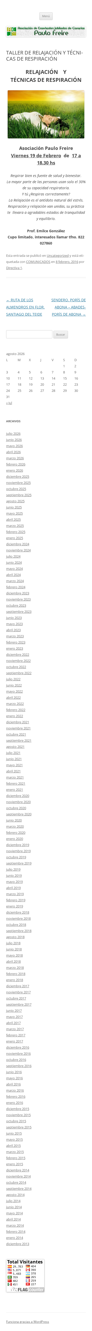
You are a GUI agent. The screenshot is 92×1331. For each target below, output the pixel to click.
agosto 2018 (15, 937)
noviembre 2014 (18, 1176)
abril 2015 (13, 1145)
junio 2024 (14, 562)
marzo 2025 (15, 525)
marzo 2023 (15, 636)
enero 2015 (14, 1164)
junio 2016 (14, 1072)
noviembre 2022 (18, 660)
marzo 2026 (15, 458)
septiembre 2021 (18, 740)
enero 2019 (14, 906)
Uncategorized (58, 255)
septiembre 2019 (18, 863)
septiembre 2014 (18, 1188)
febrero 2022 (15, 709)
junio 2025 (14, 507)
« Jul (9, 403)
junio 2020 (14, 820)
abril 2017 (13, 1023)
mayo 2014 (14, 1213)
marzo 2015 (15, 1151)
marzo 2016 (15, 1090)
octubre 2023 (16, 605)
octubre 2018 (16, 924)
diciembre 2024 (17, 544)
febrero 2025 (15, 531)
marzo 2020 (15, 826)
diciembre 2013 (17, 1243)
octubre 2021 (16, 734)
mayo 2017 (14, 1016)
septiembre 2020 (18, 814)
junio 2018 (14, 949)
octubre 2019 (16, 857)
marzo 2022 (15, 703)
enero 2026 (14, 470)
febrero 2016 (15, 1096)
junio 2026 (14, 439)
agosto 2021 (15, 746)
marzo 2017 (15, 1029)
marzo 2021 (15, 777)
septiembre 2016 (18, 1065)
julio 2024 (13, 556)
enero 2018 (14, 980)
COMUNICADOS (38, 261)
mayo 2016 (14, 1078)
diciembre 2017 (17, 986)
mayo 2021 (14, 765)
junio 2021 (14, 759)
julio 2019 (13, 869)
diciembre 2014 (17, 1170)
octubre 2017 (16, 998)
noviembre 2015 (18, 1115)
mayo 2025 (14, 513)
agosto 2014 (15, 1194)
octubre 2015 (16, 1121)
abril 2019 (13, 887)
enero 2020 (14, 838)
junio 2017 (14, 1010)
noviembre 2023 (18, 599)
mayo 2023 (14, 624)
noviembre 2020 (18, 802)
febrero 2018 (15, 973)
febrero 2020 (15, 832)
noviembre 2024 (18, 550)
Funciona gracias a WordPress (27, 1321)
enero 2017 (14, 1041)
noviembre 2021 (18, 728)
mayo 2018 (14, 955)
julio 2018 (13, 943)
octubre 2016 (16, 1059)
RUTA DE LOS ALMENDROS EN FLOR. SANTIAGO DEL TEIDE (25, 307)
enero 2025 (14, 538)
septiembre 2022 (18, 673)
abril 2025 (13, 519)
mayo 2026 (14, 445)
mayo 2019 (14, 881)
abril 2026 (13, 452)
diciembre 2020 (17, 795)
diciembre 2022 (17, 654)
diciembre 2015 (17, 1108)
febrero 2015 (15, 1158)
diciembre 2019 (17, 844)
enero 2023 (14, 648)
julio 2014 (13, 1201)
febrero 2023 (15, 642)
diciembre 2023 (17, 593)
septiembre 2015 (18, 1127)
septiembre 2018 (18, 930)
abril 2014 (13, 1219)
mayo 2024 (14, 568)
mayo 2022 (14, 691)
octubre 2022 (16, 666)
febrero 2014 (15, 1231)
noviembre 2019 (18, 851)
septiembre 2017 (18, 1004)
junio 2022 (14, 685)
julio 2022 (13, 679)
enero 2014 (14, 1237)
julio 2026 (13, 433)
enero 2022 (14, 716)
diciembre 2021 (17, 722)
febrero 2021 (15, 783)
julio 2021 (13, 752)
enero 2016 (14, 1102)
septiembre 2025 (18, 495)
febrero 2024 (15, 587)
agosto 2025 (15, 501)
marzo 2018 (15, 967)
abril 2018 (13, 961)
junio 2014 (14, 1207)
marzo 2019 (15, 894)
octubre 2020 (16, 808)
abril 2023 (13, 630)
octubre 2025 (16, 488)
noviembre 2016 (18, 1053)
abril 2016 (13, 1084)
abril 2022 (13, 697)
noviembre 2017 (18, 992)
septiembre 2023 (18, 611)
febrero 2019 (15, 900)
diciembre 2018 (17, 912)
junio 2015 (14, 1133)
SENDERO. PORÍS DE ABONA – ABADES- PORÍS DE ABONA (68, 307)
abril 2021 (13, 771)
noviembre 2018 (18, 918)
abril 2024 (13, 574)
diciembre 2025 (17, 476)
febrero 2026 (15, 464)
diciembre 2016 (17, 1047)
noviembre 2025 (18, 482)
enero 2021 (14, 789)
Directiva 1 (14, 267)
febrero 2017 (15, 1035)
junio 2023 (14, 617)
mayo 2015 (14, 1139)
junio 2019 (14, 875)
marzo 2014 (15, 1225)
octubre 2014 (16, 1182)
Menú (46, 16)
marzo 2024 (15, 581)
